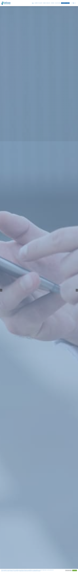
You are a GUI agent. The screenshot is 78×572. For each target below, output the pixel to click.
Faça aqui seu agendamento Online (39, 296)
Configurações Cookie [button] (68, 570)
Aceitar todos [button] (74, 570)
